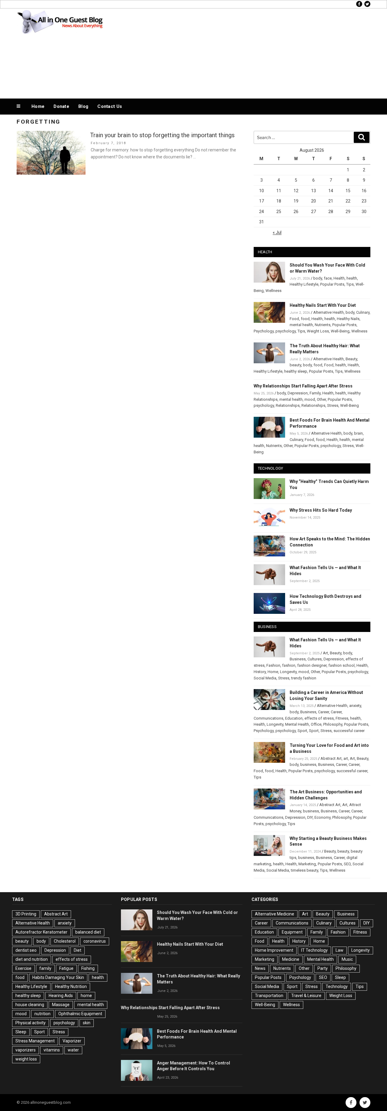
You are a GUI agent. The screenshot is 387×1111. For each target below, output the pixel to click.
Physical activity (30, 1022)
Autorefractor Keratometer (41, 932)
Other (321, 399)
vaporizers (25, 1050)
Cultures (314, 659)
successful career (349, 730)
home (86, 995)
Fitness (342, 718)
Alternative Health (328, 312)
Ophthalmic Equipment (80, 1013)
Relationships (288, 405)
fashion (288, 665)
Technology (337, 986)
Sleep (20, 1031)
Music (347, 959)
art (345, 758)
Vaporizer (72, 1040)
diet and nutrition (31, 959)
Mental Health (297, 724)
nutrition (42, 1013)
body (317, 278)
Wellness (273, 290)
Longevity (288, 671)
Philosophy (332, 724)
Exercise (23, 968)
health (351, 278)
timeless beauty (304, 870)
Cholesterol (65, 941)
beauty (295, 365)
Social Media (265, 678)
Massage (61, 1004)
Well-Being (340, 331)
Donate (61, 106)
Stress (332, 405)
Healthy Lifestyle (304, 284)
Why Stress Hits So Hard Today (321, 510)
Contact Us (109, 106)
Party (322, 968)
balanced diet (88, 932)
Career (323, 712)
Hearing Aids (61, 995)
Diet (77, 950)
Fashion (273, 665)
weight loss (26, 1059)
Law (339, 950)
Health (339, 278)
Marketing (307, 864)
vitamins (52, 1050)
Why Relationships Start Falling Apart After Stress (303, 386)
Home (37, 106)
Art (325, 653)
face (328, 278)
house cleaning (29, 1004)
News (260, 968)
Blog (83, 106)
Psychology (264, 331)
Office (316, 724)
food (305, 318)
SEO (347, 864)
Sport (302, 730)
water (73, 1050)
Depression (298, 393)
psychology (285, 331)
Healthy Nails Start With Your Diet (323, 305)
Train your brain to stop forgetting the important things (162, 135)
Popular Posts (332, 284)
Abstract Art (331, 758)
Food (294, 318)
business (308, 764)
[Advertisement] (254, 52)
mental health (301, 324)
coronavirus (94, 941)
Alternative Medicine (274, 914)
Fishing (88, 968)
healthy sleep (295, 371)
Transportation (269, 995)
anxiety (355, 705)
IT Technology (314, 950)
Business (298, 659)
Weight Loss (318, 331)
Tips (350, 284)
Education (294, 718)
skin (86, 1022)
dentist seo (26, 950)
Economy (322, 817)
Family (315, 393)
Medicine (290, 959)
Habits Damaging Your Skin (58, 977)
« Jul (277, 232)
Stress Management (35, 1040)
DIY (310, 817)
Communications (268, 718)
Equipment (292, 932)
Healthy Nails (348, 318)
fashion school (341, 665)
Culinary (362, 312)
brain (358, 433)
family (45, 968)
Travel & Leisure (306, 995)
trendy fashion (303, 678)
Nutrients (322, 324)
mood (309, 399)
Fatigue (66, 968)
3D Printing (25, 914)
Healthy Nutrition (71, 986)
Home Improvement (274, 950)
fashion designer (312, 665)
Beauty (351, 359)
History (260, 671)
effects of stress (319, 718)
